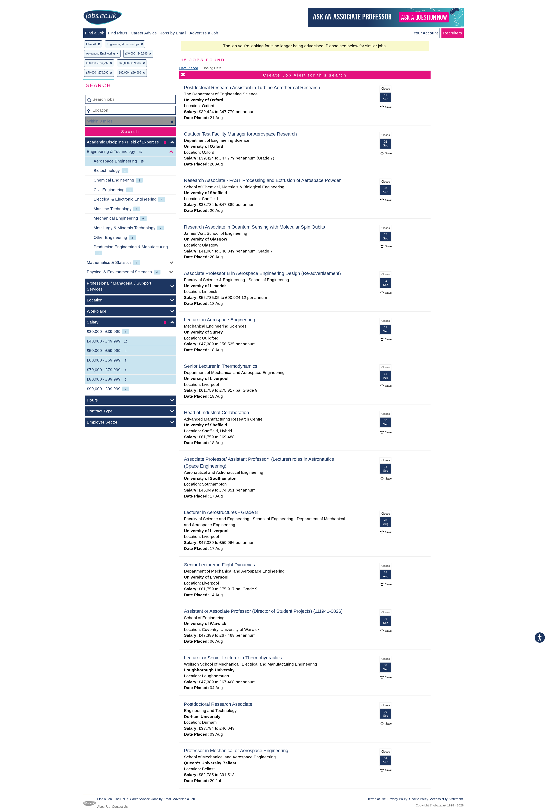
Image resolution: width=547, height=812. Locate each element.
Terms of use (377, 799)
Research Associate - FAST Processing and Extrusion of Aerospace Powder (262, 180)
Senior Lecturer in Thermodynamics (220, 366)
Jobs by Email (173, 33)
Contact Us (120, 806)
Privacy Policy (397, 799)
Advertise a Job (204, 33)
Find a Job (94, 33)
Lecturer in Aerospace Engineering (219, 319)
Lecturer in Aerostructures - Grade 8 (221, 512)
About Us (103, 806)
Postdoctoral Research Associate (218, 704)
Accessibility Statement (446, 799)
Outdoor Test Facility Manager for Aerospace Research (240, 134)
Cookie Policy (418, 799)
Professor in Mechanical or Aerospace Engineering (236, 750)
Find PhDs (117, 33)
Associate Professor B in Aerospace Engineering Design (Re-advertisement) (262, 273)
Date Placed (188, 68)
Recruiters (452, 33)
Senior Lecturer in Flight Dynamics (219, 564)
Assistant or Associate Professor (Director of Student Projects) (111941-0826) (263, 611)
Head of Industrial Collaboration (216, 412)
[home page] (102, 18)
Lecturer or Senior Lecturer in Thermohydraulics (233, 657)
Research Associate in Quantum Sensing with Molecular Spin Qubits (254, 227)
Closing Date (211, 68)
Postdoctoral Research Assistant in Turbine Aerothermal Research (252, 87)
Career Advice (144, 33)
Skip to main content (20, 4)
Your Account (425, 33)
